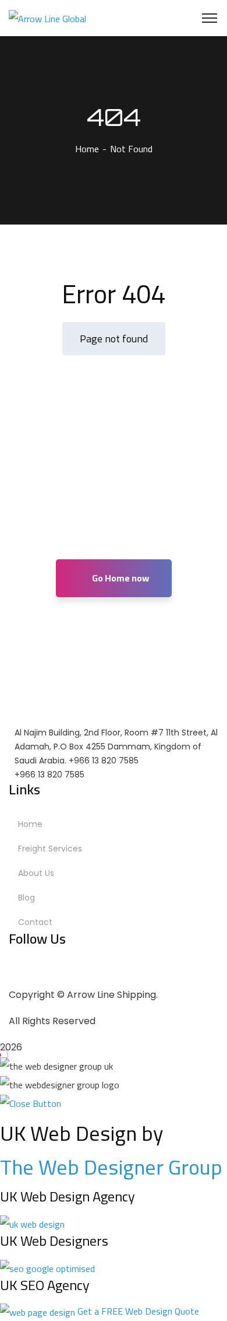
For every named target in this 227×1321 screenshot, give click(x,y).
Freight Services (50, 848)
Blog (26, 897)
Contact (35, 922)
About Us (36, 873)
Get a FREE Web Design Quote (138, 1311)
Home (87, 148)
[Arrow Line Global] (47, 17)
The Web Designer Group (111, 1167)
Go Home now (119, 578)
